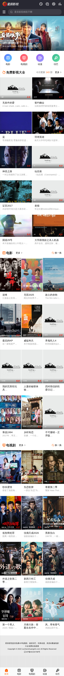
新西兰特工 (30, 578)
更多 (58, 72)
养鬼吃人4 (50, 340)
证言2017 (7, 205)
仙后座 (38, 171)
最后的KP (7, 340)
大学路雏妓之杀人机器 (47, 240)
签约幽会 (39, 102)
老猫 (37, 205)
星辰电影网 (10, 4)
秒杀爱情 (7, 487)
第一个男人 (8, 624)
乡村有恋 (29, 432)
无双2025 (29, 294)
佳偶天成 (50, 578)
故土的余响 (51, 294)
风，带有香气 (52, 624)
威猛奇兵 (29, 340)
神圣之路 (7, 171)
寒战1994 (7, 432)
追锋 (4, 294)
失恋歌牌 (29, 487)
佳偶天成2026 (31, 533)
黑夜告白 (50, 533)
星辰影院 (8, 643)
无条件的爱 (8, 102)
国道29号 (7, 240)
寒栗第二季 (51, 487)
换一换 (57, 253)
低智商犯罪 (8, 533)
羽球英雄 (39, 137)
